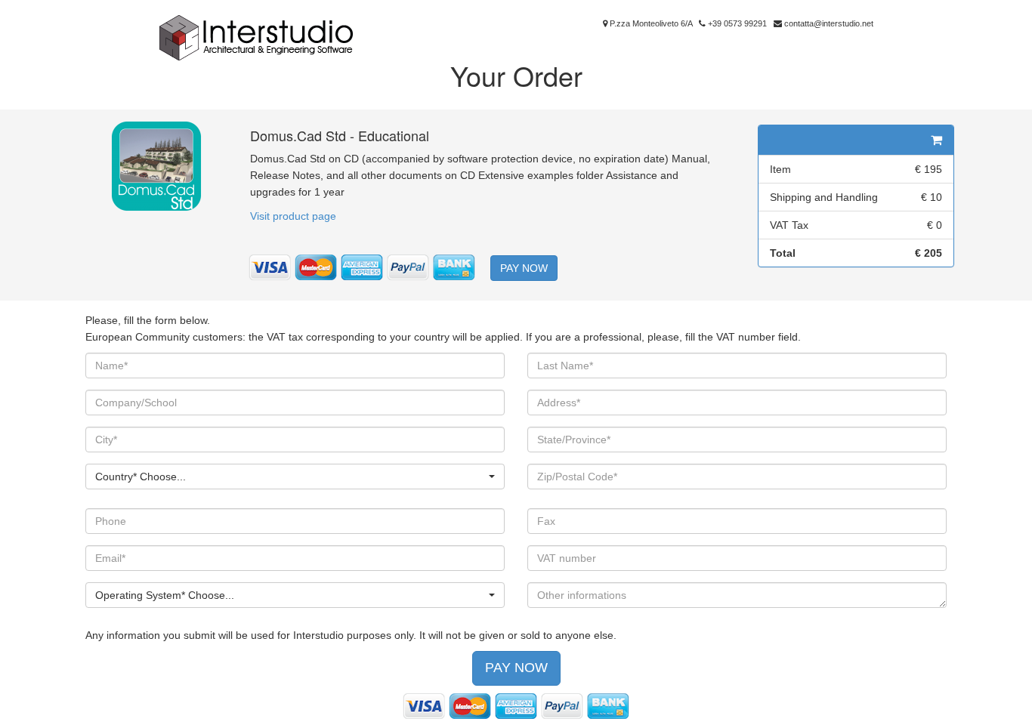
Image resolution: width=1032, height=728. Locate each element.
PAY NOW (524, 268)
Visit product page (293, 216)
